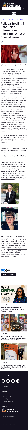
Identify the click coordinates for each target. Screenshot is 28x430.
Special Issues (4, 19)
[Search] (23, 8)
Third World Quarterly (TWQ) (16, 19)
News (3, 389)
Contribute (4, 391)
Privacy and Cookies (7, 396)
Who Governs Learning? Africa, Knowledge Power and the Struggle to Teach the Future (13, 309)
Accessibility (5, 399)
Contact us (4, 406)
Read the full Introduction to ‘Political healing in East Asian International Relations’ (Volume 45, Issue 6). (14, 150)
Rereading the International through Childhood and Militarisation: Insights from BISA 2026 (13, 366)
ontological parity (17, 106)
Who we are (5, 386)
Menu (14, 13)
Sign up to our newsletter (8, 274)
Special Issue (13, 69)
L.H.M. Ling (4, 98)
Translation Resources (7, 401)
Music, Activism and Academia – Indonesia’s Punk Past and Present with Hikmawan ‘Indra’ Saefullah (14, 338)
